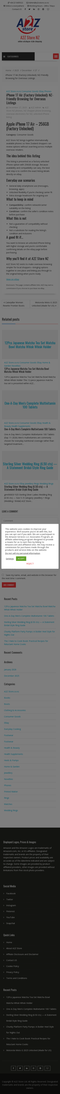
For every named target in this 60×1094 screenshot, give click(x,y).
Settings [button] (10, 558)
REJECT (30, 563)
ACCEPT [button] (21, 558)
